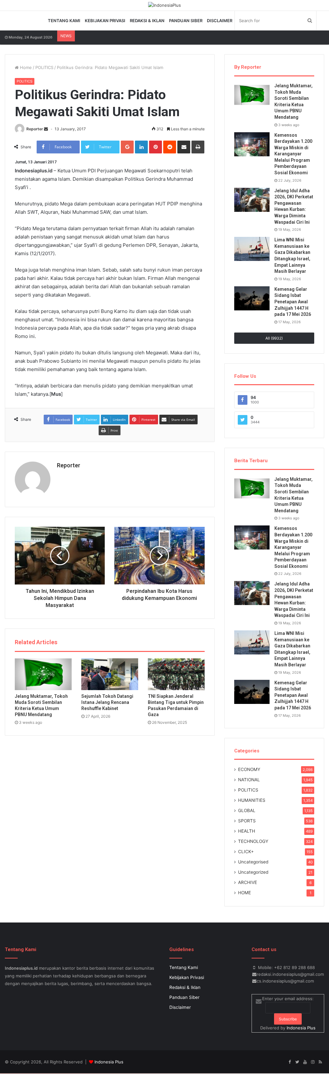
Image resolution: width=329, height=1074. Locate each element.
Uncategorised (253, 861)
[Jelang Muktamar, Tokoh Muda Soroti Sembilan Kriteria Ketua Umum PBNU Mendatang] (43, 674)
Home (25, 67)
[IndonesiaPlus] (164, 5)
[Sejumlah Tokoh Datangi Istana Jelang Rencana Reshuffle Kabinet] (109, 674)
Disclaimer (219, 20)
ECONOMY (249, 769)
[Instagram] (312, 1062)
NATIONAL (249, 779)
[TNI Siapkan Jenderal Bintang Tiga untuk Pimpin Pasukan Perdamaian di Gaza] (176, 674)
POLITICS (44, 67)
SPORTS (247, 820)
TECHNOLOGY (253, 841)
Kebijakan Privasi (105, 20)
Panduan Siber (185, 20)
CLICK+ (246, 851)
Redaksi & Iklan (147, 20)
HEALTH (246, 831)
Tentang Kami (64, 20)
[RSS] (320, 1062)
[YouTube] (305, 1062)
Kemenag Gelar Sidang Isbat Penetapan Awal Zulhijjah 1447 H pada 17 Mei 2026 (292, 302)
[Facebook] (289, 1062)
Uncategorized (253, 872)
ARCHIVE (247, 882)
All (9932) (274, 338)
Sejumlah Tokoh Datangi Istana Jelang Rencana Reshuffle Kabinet (107, 702)
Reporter (34, 128)
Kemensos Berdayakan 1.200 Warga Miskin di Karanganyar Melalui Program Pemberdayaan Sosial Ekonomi (293, 154)
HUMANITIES (251, 800)
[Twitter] (297, 1062)
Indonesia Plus (301, 1027)
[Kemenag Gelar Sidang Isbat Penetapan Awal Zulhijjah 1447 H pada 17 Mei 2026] (252, 298)
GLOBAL (246, 810)
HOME (244, 892)
